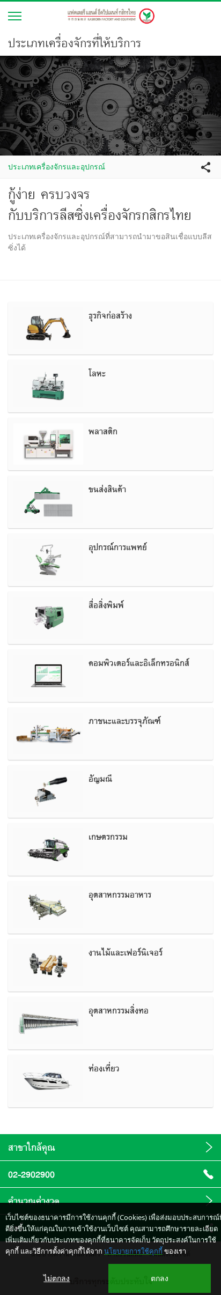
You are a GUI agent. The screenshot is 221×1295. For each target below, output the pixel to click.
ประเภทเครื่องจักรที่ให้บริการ (74, 43)
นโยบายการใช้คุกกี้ (133, 1251)
